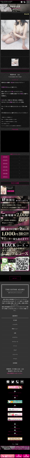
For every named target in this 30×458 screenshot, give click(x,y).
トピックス (15, 354)
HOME (15, 320)
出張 (15, 333)
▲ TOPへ (15, 278)
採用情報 (15, 363)
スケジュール (15, 341)
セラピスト (15, 337)
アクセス (15, 358)
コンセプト (15, 324)
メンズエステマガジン (15, 425)
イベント (15, 345)
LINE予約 (26, 456)
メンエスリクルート (15, 411)
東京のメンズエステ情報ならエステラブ (15, 431)
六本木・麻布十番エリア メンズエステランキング (15, 422)
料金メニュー (15, 328)
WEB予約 (18, 456)
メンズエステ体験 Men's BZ (15, 428)
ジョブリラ (15, 403)
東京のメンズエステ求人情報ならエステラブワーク (15, 435)
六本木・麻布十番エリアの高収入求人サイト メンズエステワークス (15, 442)
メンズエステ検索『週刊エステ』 (15, 416)
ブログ (15, 350)
